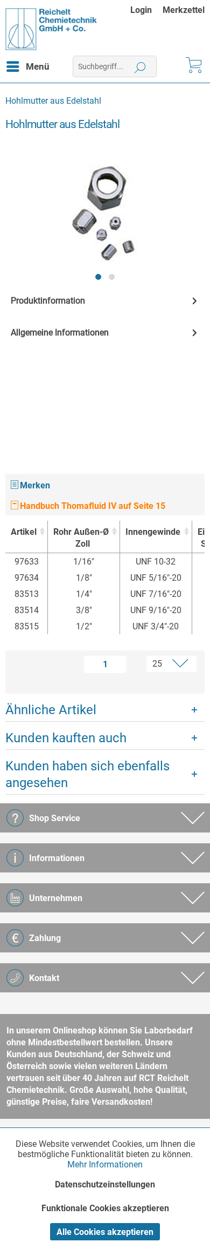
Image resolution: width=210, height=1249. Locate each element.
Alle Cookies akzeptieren (105, 1232)
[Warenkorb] (193, 66)
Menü (38, 66)
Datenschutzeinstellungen (105, 1184)
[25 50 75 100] (164, 664)
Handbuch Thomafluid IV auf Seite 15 (91, 506)
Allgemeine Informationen (60, 332)
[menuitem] (146, 10)
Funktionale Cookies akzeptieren (105, 1208)
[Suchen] (140, 66)
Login (141, 10)
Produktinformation (48, 301)
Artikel (24, 532)
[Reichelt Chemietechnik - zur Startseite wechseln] (51, 29)
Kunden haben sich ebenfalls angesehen (87, 774)
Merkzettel (184, 10)
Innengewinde (152, 532)
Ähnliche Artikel (50, 709)
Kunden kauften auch (66, 738)
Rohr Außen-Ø (81, 538)
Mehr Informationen (105, 1164)
